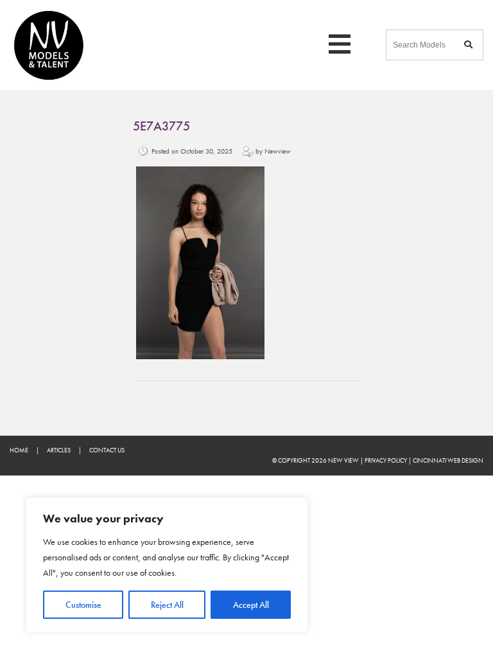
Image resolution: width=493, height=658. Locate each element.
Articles (59, 450)
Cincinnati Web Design (448, 460)
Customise (83, 604)
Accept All (251, 604)
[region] (167, 564)
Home (19, 450)
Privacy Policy (386, 460)
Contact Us (107, 450)
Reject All (167, 604)
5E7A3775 (161, 126)
